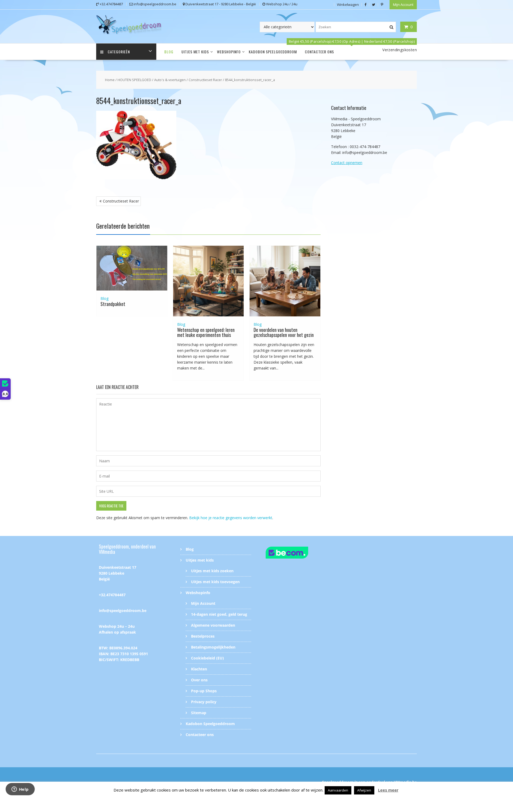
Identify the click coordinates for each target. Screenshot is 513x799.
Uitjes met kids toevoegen (215, 581)
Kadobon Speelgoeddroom (273, 51)
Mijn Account (403, 4)
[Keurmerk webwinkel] (297, 553)
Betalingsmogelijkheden (213, 647)
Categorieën (119, 51)
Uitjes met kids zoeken (212, 570)
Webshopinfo (229, 51)
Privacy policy (203, 701)
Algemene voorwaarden (213, 625)
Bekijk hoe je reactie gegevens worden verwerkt (230, 517)
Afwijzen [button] (364, 790)
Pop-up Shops (204, 690)
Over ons (199, 679)
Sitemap (198, 712)
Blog (168, 51)
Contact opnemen (346, 162)
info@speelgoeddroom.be (122, 610)
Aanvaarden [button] (338, 790)
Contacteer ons (319, 51)
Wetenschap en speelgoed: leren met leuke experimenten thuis (206, 332)
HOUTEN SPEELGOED (134, 79)
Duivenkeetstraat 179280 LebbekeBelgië (117, 573)
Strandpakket (112, 303)
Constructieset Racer (205, 79)
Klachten (199, 668)
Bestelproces (203, 636)
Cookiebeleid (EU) (207, 658)
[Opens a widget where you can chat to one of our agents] (20, 789)
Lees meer (388, 790)
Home (110, 79)
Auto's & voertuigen (170, 79)
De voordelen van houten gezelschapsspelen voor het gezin (284, 332)
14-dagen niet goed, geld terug (219, 614)
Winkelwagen (348, 4)
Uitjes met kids (195, 51)
